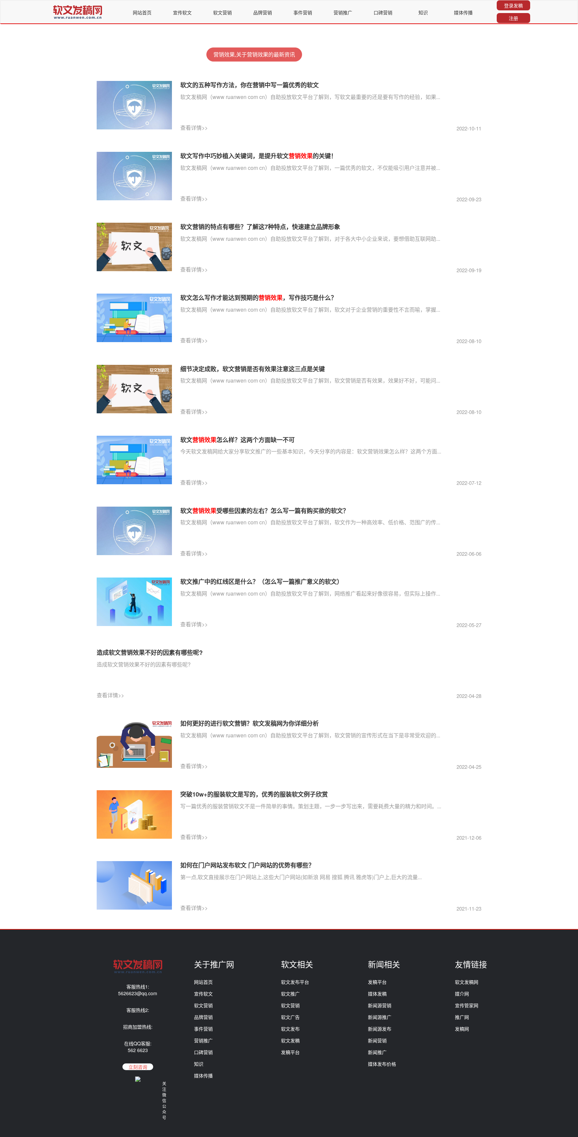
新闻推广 (377, 1052)
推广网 (462, 1017)
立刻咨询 (137, 1066)
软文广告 (290, 1017)
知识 (423, 12)
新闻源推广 (379, 1017)
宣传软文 (182, 12)
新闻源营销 (379, 1005)
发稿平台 (290, 1052)
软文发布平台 (295, 981)
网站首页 (142, 12)
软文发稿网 (466, 981)
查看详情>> (194, 127)
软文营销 (222, 12)
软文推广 (290, 993)
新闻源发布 (379, 1028)
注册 (513, 18)
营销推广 (342, 12)
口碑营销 (383, 12)
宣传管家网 (466, 1005)
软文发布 (290, 1028)
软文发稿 (290, 1040)
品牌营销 (262, 12)
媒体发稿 (377, 993)
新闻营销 (377, 1040)
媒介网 (462, 993)
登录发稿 (513, 5)
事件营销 (302, 12)
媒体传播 (463, 12)
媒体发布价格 (382, 1063)
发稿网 (462, 1028)
